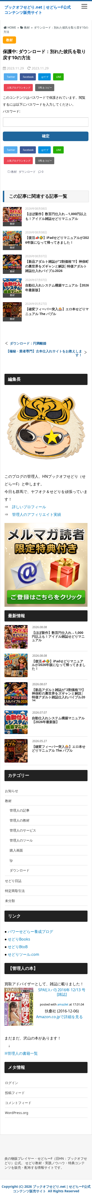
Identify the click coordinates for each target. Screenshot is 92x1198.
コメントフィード (18, 1102)
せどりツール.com (23, 954)
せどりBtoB (18, 946)
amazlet (62, 1004)
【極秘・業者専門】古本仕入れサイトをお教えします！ (44, 353)
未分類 (10, 900)
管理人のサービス (23, 830)
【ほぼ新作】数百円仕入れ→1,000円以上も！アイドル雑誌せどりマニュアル (56, 216)
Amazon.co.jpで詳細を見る (59, 1016)
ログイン (11, 1082)
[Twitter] (10, 77)
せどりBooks (19, 939)
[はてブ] (44, 77)
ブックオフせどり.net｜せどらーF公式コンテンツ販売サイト (37, 10)
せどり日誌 (13, 880)
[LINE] (58, 77)
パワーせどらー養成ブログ (30, 931)
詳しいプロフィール (29, 506)
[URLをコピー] (45, 88)
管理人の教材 (19, 820)
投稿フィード (15, 1092)
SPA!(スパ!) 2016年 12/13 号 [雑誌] (61, 992)
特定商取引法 (15, 890)
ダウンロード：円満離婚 (28, 343)
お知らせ (11, 791)
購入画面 (16, 850)
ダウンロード (27, 172)
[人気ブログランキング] (18, 88)
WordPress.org (16, 1112)
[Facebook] (27, 77)
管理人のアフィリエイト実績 (36, 514)
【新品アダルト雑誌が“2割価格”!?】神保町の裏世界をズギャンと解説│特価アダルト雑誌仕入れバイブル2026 (57, 266)
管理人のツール (21, 840)
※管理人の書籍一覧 (21, 1053)
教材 (14, 172)
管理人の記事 (19, 810)
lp (11, 860)
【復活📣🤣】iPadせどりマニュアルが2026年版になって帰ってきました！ (57, 240)
